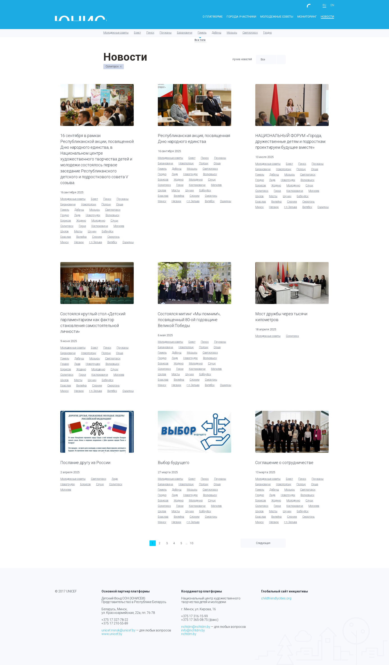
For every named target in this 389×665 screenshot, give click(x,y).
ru (324, 5)
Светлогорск (250, 32)
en (332, 5)
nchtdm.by (188, 634)
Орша (119, 204)
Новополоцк (88, 204)
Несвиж (79, 242)
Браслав (65, 236)
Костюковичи (99, 226)
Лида (77, 215)
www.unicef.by (112, 634)
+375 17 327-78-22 (115, 620)
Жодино (81, 220)
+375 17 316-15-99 (194, 616)
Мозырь (232, 32)
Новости (327, 16)
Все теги (200, 40)
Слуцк (114, 220)
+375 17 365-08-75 (194, 620)
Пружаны (166, 32)
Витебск (112, 242)
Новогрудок (93, 215)
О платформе (213, 16)
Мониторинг (307, 16)
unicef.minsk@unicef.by (119, 630)
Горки (82, 226)
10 (191, 543)
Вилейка (81, 236)
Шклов (64, 231)
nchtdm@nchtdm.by (195, 626)
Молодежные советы (276, 16)
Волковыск (112, 215)
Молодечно (98, 220)
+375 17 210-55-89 (115, 623)
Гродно (267, 32)
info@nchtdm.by (193, 630)
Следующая (263, 543)
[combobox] (266, 59)
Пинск (150, 32)
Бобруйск (107, 231)
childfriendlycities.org (276, 598)
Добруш (216, 32)
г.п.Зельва (95, 242)
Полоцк (106, 204)
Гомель (202, 32)
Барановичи (184, 32)
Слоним (97, 236)
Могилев (118, 226)
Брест (137, 32)
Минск (64, 242)
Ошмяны (128, 242)
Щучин (92, 231)
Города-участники (241, 16)
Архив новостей (242, 59)
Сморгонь (113, 236)
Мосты (78, 231)
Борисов (65, 220)
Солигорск (66, 226)
